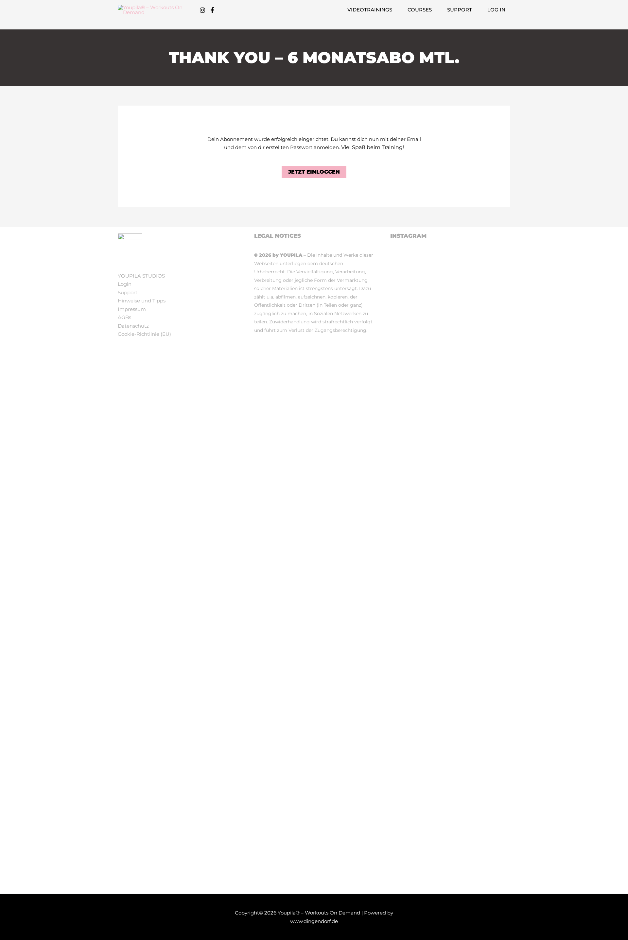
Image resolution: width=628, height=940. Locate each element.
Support (127, 292)
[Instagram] (202, 10)
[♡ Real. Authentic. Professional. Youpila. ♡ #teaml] (450, 297)
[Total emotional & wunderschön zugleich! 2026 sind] (491, 347)
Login (124, 284)
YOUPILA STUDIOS (141, 276)
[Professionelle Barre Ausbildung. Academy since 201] (409, 825)
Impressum (132, 309)
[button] (395, 10)
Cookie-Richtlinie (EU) (144, 334)
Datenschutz (133, 326)
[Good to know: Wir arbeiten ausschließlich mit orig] (491, 609)
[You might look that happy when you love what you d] (409, 476)
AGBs (124, 317)
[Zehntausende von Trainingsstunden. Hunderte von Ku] (450, 514)
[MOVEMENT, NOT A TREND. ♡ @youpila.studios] (450, 800)
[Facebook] (212, 10)
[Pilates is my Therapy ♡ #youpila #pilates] (409, 272)
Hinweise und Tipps (142, 301)
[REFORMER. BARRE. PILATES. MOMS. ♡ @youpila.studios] (491, 804)
